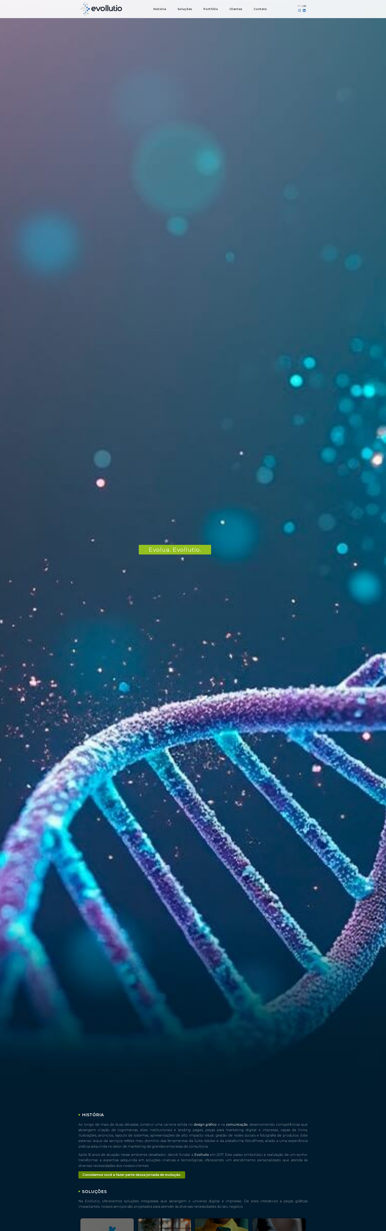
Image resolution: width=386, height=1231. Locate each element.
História (159, 9)
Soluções (185, 9)
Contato (260, 9)
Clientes (236, 9)
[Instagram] (299, 10)
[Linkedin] (304, 10)
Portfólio (210, 9)
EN (304, 6)
